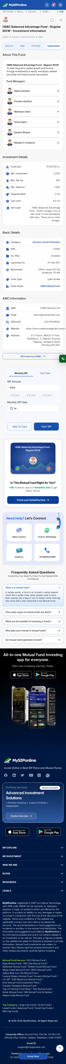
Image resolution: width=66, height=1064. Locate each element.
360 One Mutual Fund (34, 963)
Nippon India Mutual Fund (16, 995)
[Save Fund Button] (51, 20)
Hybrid (5, 37)
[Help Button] (59, 1048)
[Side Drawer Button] (60, 5)
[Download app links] (21, 674)
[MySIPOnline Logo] (15, 5)
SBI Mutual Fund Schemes (38, 992)
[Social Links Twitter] (23, 775)
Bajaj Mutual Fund (12, 963)
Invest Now (33, 1056)
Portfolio (36, 45)
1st (15, 408)
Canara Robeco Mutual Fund (17, 976)
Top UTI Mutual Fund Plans (17, 989)
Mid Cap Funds (10, 1011)
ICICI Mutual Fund (36, 960)
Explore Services (19, 816)
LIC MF (6, 979)
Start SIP (46, 426)
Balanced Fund (25, 1008)
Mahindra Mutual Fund (14, 966)
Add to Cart (19, 426)
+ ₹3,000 (30, 395)
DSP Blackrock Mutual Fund (26, 979)
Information (53, 45)
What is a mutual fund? (17, 587)
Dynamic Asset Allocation (23, 37)
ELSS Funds (44, 1004)
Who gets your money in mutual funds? (25, 630)
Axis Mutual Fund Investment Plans (21, 982)
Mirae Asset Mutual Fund (16, 969)
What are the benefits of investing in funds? (28, 621)
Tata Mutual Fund (42, 989)
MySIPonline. (30, 1020)
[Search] (47, 5)
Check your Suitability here (31, 500)
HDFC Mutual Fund (40, 969)
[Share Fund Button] (60, 19)
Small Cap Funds (43, 1008)
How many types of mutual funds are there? (28, 612)
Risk (22, 45)
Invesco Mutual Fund (45, 976)
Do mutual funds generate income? (23, 639)
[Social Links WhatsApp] (48, 775)
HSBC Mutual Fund (50, 286)
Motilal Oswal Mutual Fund (42, 966)
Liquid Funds (9, 1008)
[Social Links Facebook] (6, 775)
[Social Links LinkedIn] (14, 775)
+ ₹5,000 (46, 395)
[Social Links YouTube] (31, 775)
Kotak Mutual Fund (12, 992)
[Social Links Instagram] (39, 775)
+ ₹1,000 (14, 395)
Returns (9, 45)
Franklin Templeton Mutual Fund (19, 985)
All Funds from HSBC (31, 356)
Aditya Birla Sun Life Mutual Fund (20, 973)
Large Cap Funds (27, 1004)
